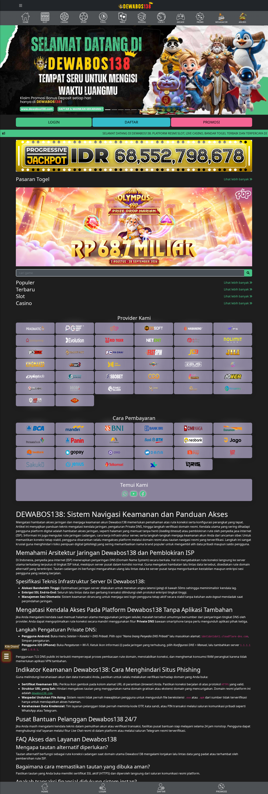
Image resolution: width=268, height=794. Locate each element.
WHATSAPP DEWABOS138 (134, 436)
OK (134, 454)
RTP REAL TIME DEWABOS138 (134, 443)
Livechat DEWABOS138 (134, 429)
